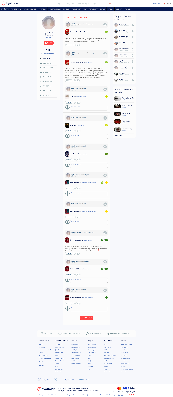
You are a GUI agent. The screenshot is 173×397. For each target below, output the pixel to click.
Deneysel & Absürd (60, 361)
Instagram (45, 379)
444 (105, 344)
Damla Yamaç (123, 55)
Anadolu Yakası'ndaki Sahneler (124, 91)
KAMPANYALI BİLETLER (29, 9)
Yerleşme (90, 366)
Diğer (89, 369)
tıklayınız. (120, 395)
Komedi (57, 355)
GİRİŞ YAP (154, 3)
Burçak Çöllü (124, 355)
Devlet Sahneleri (75, 347)
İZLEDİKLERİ (47, 63)
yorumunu (96, 53)
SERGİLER (110, 9)
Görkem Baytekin (123, 36)
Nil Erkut (121, 79)
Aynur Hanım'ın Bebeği (110, 355)
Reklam (41, 352)
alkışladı (86, 175)
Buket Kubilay (124, 352)
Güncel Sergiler (92, 344)
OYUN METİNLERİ (76, 9)
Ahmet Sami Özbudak (126, 344)
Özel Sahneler (75, 344)
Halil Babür (123, 366)
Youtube (86, 379)
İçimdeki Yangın (108, 363)
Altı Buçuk (106, 350)
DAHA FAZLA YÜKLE (86, 318)
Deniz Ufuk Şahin (123, 67)
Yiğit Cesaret (74, 24)
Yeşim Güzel (122, 24)
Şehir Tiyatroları (59, 350)
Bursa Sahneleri (75, 358)
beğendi (73, 54)
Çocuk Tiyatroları (55, 9)
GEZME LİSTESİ (48, 77)
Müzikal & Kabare (59, 358)
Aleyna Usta (122, 42)
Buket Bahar (122, 73)
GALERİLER (119, 9)
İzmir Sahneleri (75, 361)
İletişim (41, 344)
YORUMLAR (47, 95)
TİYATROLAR (42, 9)
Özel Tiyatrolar (59, 344)
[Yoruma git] (78, 45)
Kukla (56, 366)
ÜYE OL (160, 3)
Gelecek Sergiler (92, 347)
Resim (89, 355)
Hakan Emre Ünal (125, 363)
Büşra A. (121, 61)
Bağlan (168, 3)
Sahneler (66, 9)
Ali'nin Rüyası (107, 347)
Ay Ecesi (106, 352)
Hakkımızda (42, 347)
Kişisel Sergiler (92, 350)
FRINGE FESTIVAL (16, 9)
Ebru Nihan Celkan (125, 361)
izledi (84, 88)
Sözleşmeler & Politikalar (45, 350)
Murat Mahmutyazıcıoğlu (127, 369)
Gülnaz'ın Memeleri (109, 358)
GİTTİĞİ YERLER (48, 81)
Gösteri (57, 363)
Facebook (70, 379)
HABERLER (127, 9)
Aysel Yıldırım (124, 347)
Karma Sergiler (91, 352)
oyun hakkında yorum (85, 24)
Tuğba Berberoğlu (124, 48)
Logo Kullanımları (43, 355)
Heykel (89, 358)
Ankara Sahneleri (75, 355)
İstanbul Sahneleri (76, 352)
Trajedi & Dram (59, 352)
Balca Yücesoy (124, 350)
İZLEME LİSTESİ (48, 67)
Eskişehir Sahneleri (76, 363)
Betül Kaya (122, 30)
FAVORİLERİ (47, 86)
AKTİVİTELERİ (47, 58)
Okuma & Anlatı (59, 369)
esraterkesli (82, 53)
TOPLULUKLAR (93, 9)
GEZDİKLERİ (47, 72)
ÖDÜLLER (102, 9)
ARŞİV (85, 9)
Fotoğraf (90, 361)
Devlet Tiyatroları (59, 347)
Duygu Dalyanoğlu (125, 358)
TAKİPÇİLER (47, 90)
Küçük (105, 369)
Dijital (89, 363)
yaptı (92, 24)
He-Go (106, 361)
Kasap (106, 366)
